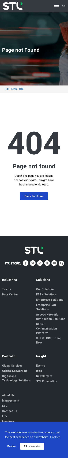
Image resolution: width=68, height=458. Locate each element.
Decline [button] (11, 446)
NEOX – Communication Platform (46, 329)
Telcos (6, 289)
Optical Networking (15, 371)
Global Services (12, 365)
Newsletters (44, 376)
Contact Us (9, 411)
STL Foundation (46, 381)
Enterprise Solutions (49, 299)
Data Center (10, 294)
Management (10, 400)
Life (4, 416)
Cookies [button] (55, 437)
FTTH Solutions (46, 294)
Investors (8, 421)
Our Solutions (45, 289)
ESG (4, 405)
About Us (8, 395)
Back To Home (34, 196)
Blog (39, 371)
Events (40, 365)
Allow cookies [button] (32, 446)
